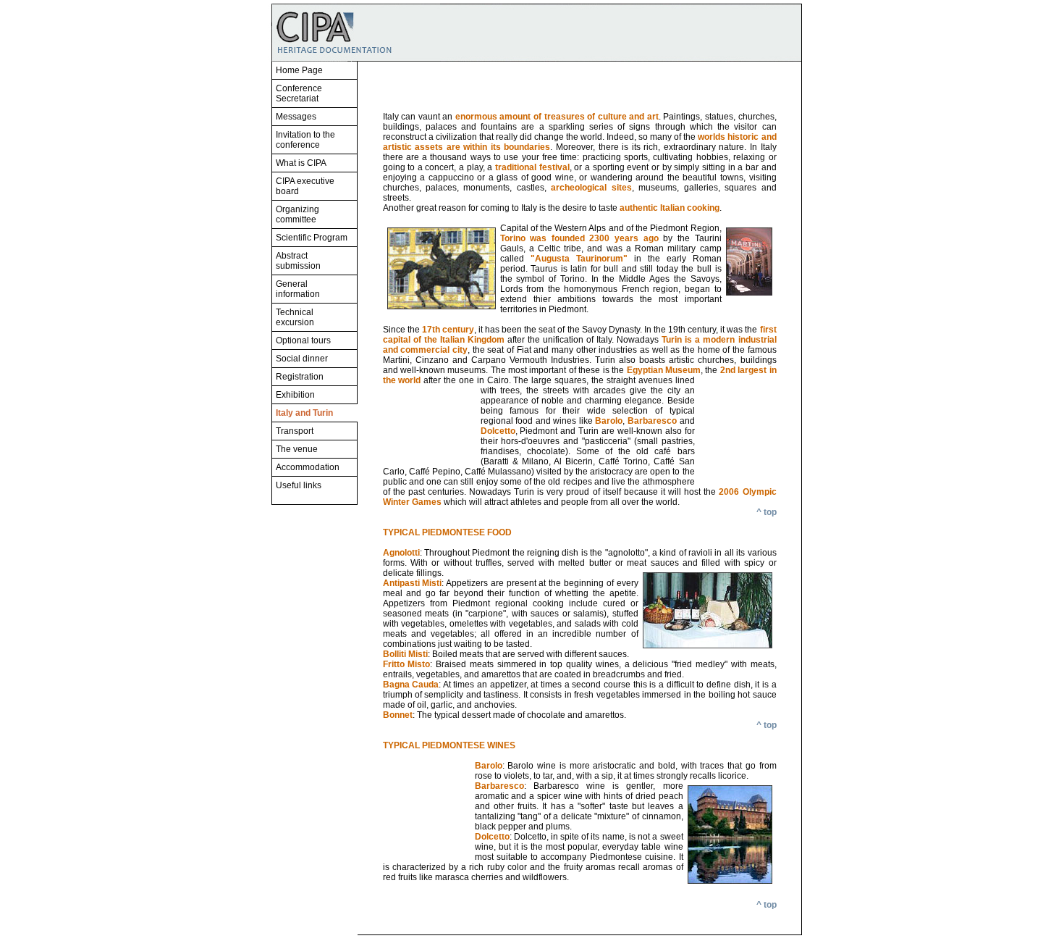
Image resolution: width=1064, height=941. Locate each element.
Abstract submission (298, 261)
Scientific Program (311, 238)
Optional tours (303, 340)
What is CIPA (301, 163)
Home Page (299, 70)
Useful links (298, 485)
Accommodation (307, 467)
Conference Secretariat (299, 93)
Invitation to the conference (305, 140)
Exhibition (295, 395)
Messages (296, 117)
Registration (300, 377)
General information (298, 289)
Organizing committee (297, 214)
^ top (766, 512)
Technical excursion (295, 317)
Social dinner (302, 359)
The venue (297, 449)
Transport (294, 431)
